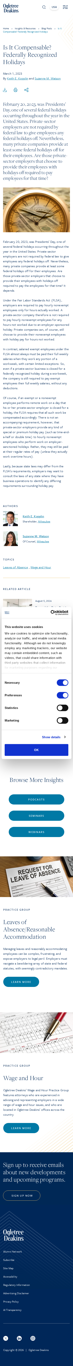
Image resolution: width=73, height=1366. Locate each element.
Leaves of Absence (15, 567)
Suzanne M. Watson (48, 78)
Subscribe (8, 1260)
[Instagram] (32, 1338)
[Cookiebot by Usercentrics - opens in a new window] (51, 612)
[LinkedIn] (19, 1338)
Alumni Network (12, 1251)
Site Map (8, 1268)
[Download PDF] (5, 90)
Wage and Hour (40, 567)
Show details (51, 737)
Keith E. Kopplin (17, 78)
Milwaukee (44, 521)
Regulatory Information (16, 1285)
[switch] (62, 695)
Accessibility (10, 1276)
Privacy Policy (11, 1301)
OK (36, 750)
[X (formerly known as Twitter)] (5, 1338)
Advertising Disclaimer (16, 1293)
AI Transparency (12, 1310)
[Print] (15, 90)
